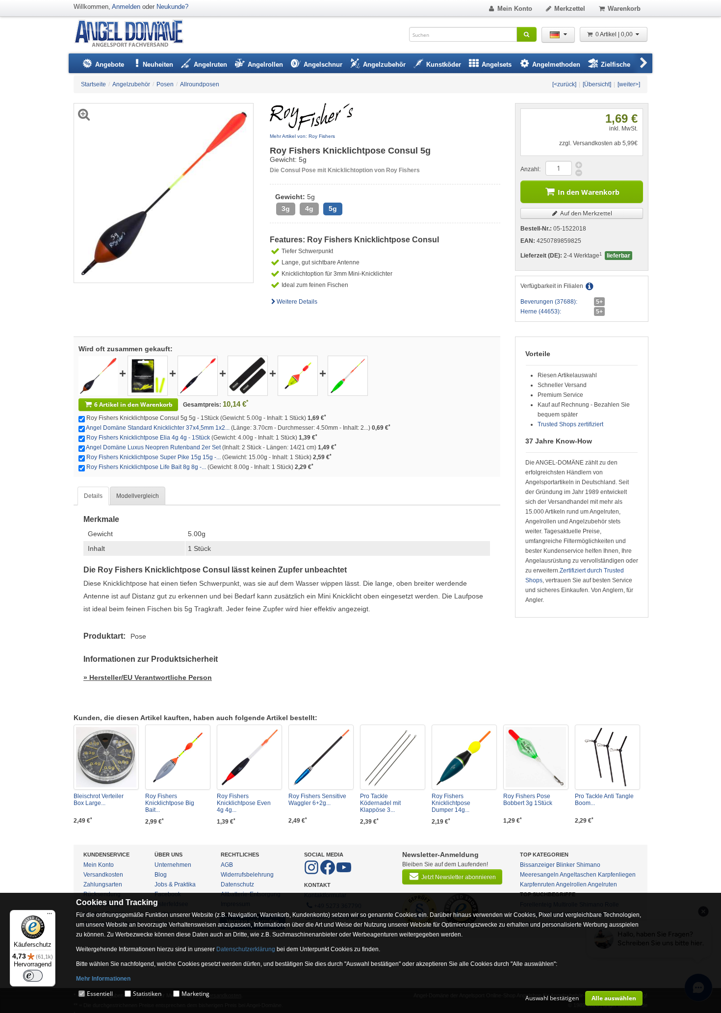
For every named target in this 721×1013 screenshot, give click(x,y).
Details (93, 496)
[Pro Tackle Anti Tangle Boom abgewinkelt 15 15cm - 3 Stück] (607, 757)
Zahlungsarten (102, 884)
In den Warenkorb (588, 192)
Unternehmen (172, 864)
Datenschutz (237, 884)
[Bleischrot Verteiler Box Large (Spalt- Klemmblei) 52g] (106, 757)
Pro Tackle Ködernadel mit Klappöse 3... (380, 803)
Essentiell (100, 993)
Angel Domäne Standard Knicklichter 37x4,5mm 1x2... (158, 427)
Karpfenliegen (617, 874)
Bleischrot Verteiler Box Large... (99, 799)
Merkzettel (569, 8)
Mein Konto (514, 8)
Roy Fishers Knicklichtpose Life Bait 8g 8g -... (146, 467)
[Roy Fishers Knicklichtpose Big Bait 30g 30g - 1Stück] (177, 757)
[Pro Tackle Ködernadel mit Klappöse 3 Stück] (392, 757)
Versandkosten (103, 874)
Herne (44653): (540, 311)
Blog (160, 874)
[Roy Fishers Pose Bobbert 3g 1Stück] (535, 757)
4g (309, 208)
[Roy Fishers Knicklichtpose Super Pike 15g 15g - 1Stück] (298, 375)
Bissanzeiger (537, 864)
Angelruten (602, 884)
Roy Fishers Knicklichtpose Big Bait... (169, 803)
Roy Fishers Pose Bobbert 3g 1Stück (527, 799)
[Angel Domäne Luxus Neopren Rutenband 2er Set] (248, 375)
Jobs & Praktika (175, 884)
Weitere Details (297, 301)
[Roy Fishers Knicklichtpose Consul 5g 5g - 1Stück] (98, 375)
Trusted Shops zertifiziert (570, 424)
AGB (227, 864)
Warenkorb (624, 8)
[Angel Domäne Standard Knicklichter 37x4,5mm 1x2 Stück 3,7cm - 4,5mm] (148, 375)
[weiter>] (629, 84)
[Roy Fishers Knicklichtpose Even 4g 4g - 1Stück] (249, 757)
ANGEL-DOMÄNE (134, 34)
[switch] (33, 976)
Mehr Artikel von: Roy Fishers (302, 136)
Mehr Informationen (103, 978)
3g (286, 208)
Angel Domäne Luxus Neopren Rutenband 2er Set (153, 447)
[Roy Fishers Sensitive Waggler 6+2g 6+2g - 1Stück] (321, 757)
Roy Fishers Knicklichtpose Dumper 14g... (451, 803)
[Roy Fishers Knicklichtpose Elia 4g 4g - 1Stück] (198, 375)
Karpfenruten (537, 884)
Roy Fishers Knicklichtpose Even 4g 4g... (244, 803)
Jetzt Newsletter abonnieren (458, 877)
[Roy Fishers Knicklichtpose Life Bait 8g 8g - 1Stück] (348, 375)
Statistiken (147, 993)
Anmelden (126, 6)
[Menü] (49, 916)
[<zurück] (564, 84)
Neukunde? (172, 6)
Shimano (588, 864)
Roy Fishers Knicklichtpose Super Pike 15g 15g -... (153, 457)
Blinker (565, 864)
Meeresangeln (539, 874)
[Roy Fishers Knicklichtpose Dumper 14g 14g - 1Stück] (464, 757)
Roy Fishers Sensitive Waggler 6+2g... (317, 799)
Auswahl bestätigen (552, 998)
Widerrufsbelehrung (247, 874)
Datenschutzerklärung (245, 949)
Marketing (195, 993)
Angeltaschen (578, 874)
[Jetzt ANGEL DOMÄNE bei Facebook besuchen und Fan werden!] (312, 872)
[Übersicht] (597, 84)
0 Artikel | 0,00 (614, 34)
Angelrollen (571, 884)
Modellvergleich (137, 496)
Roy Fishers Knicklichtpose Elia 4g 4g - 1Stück (148, 437)
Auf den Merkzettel (585, 213)
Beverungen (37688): (548, 301)
